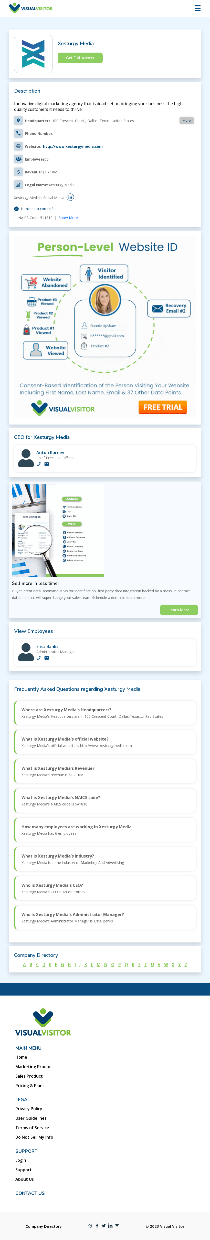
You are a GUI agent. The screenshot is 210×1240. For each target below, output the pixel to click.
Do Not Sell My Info (34, 1137)
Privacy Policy (28, 1108)
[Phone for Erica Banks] (38, 658)
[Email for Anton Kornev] (46, 464)
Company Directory (44, 1226)
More (187, 120)
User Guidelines (31, 1118)
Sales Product (29, 1076)
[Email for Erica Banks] (46, 658)
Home (21, 1057)
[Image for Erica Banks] (26, 659)
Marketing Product (34, 1066)
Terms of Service (32, 1127)
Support (23, 1170)
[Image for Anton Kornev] (26, 466)
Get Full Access (80, 58)
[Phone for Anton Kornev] (38, 464)
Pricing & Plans (30, 1085)
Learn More (179, 610)
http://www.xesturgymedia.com (73, 146)
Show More (68, 217)
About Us (24, 1179)
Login (20, 1160)
